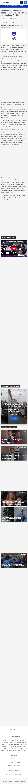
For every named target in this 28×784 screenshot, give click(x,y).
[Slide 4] (11, 422)
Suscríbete (14, 759)
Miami (4, 18)
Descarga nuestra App (14, 762)
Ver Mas (14, 418)
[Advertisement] (14, 86)
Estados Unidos (14, 18)
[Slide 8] (18, 422)
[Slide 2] (7, 422)
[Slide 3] (9, 422)
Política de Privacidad (14, 765)
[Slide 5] (13, 422)
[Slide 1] (5, 422)
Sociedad (5, 22)
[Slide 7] (17, 422)
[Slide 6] (15, 422)
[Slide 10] (22, 422)
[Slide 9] (20, 422)
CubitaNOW (7, 2)
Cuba (13, 22)
